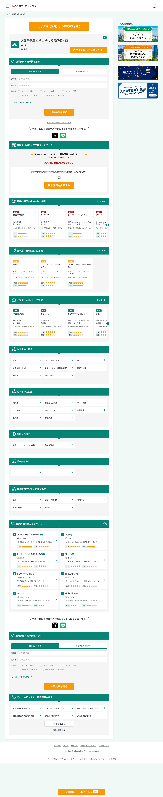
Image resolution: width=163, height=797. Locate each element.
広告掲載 (57, 746)
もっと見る (60, 724)
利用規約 (74, 746)
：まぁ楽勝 (29, 95)
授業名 (35, 72)
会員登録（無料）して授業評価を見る (60, 26)
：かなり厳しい (28, 91)
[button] (107, 225)
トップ (7, 14)
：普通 (70, 91)
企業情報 (112, 759)
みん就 (65, 746)
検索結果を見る (59, 112)
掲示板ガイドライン (88, 746)
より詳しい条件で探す (21, 102)
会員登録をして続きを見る (81, 792)
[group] (24, 224)
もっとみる (101, 201)
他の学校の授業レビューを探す (59, 123)
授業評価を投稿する (59, 185)
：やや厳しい (50, 91)
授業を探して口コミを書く (90, 50)
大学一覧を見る (59, 730)
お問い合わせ (104, 746)
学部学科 (83, 72)
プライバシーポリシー (69, 759)
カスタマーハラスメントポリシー (93, 759)
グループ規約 (52, 759)
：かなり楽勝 (54, 95)
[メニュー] (7, 6)
